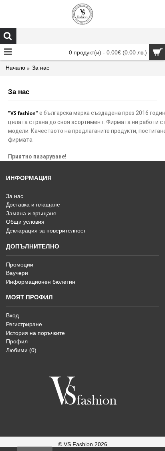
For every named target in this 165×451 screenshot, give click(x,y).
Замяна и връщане (31, 213)
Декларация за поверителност (46, 230)
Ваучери (17, 273)
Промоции (19, 264)
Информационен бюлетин (40, 282)
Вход (12, 315)
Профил (17, 341)
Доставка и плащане (33, 204)
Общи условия (25, 221)
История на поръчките (35, 333)
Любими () (21, 350)
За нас (14, 196)
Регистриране (24, 324)
